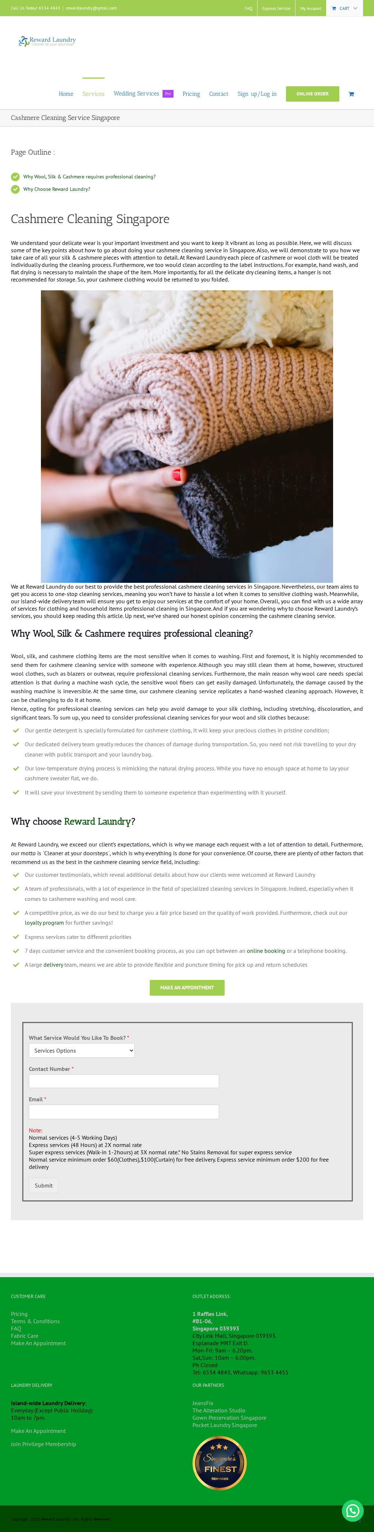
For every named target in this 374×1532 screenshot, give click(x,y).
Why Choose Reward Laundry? (56, 189)
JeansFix (202, 1403)
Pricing (19, 1313)
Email (37, 1099)
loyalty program (44, 922)
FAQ (16, 1328)
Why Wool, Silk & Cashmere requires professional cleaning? (89, 176)
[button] (353, 1511)
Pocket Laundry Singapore (224, 1425)
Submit (44, 1185)
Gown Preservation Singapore (229, 1417)
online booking (266, 950)
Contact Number (51, 1068)
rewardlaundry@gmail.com (91, 8)
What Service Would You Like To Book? (79, 1037)
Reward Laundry (97, 821)
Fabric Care (24, 1335)
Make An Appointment (38, 1343)
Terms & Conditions (35, 1321)
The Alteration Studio (218, 1410)
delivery (53, 964)
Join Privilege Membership (43, 1444)
